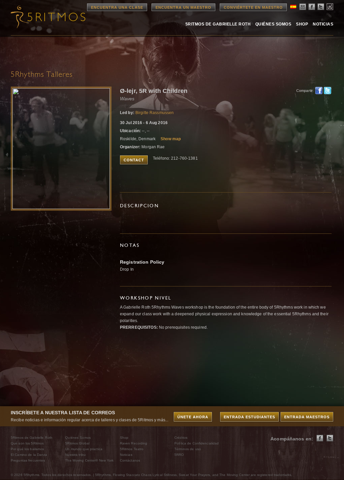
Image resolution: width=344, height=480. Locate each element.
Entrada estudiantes (249, 417)
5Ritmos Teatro (132, 449)
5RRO (179, 455)
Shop (302, 24)
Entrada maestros (307, 417)
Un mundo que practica (83, 449)
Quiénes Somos (273, 24)
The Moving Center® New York (89, 460)
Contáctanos (130, 460)
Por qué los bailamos (27, 449)
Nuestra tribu (75, 455)
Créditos (180, 437)
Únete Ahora (192, 417)
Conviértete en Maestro (253, 7)
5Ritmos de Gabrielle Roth (218, 24)
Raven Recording (133, 443)
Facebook (319, 91)
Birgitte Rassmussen (154, 112)
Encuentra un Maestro (183, 7)
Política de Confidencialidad (196, 443)
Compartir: (303, 91)
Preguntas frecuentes (28, 460)
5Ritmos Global (77, 443)
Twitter (328, 91)
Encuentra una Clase (117, 7)
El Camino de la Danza (29, 455)
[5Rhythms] (48, 17)
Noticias (323, 24)
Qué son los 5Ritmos (27, 443)
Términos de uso (187, 449)
